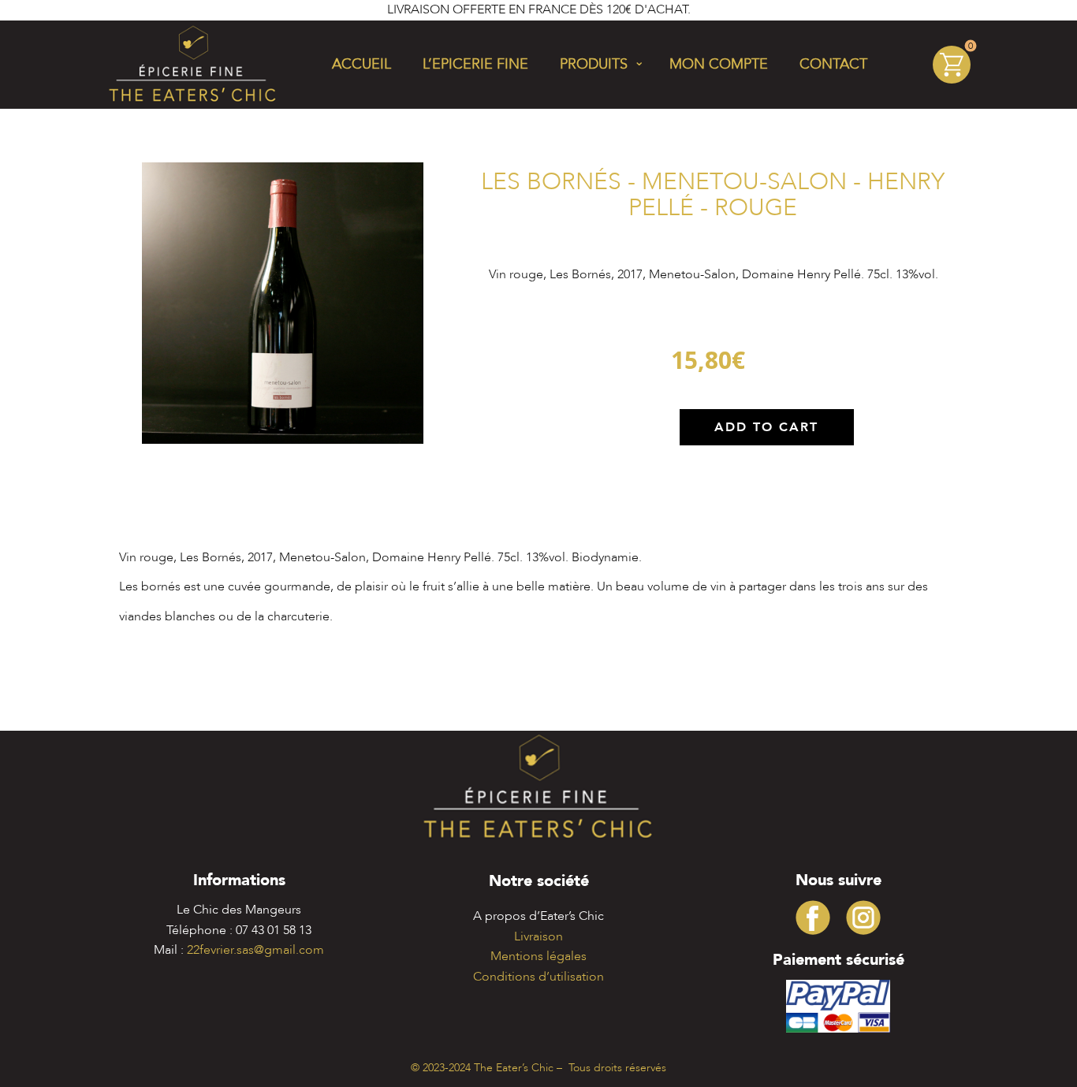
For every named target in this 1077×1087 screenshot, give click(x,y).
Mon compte (718, 64)
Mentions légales (538, 956)
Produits (594, 64)
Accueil (361, 64)
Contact (833, 64)
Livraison (538, 936)
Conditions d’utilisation (538, 976)
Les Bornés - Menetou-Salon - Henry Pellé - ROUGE (713, 195)
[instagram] (863, 917)
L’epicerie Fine (475, 64)
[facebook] (813, 917)
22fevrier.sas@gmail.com (255, 950)
